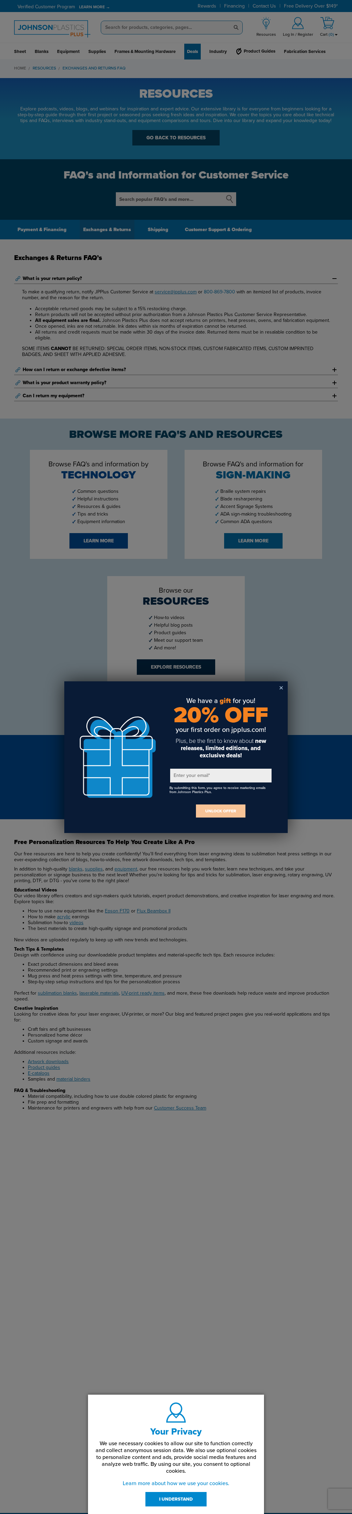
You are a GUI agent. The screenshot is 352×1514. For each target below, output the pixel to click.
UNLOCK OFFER (220, 811)
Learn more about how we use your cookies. (176, 1483)
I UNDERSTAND (176, 1499)
